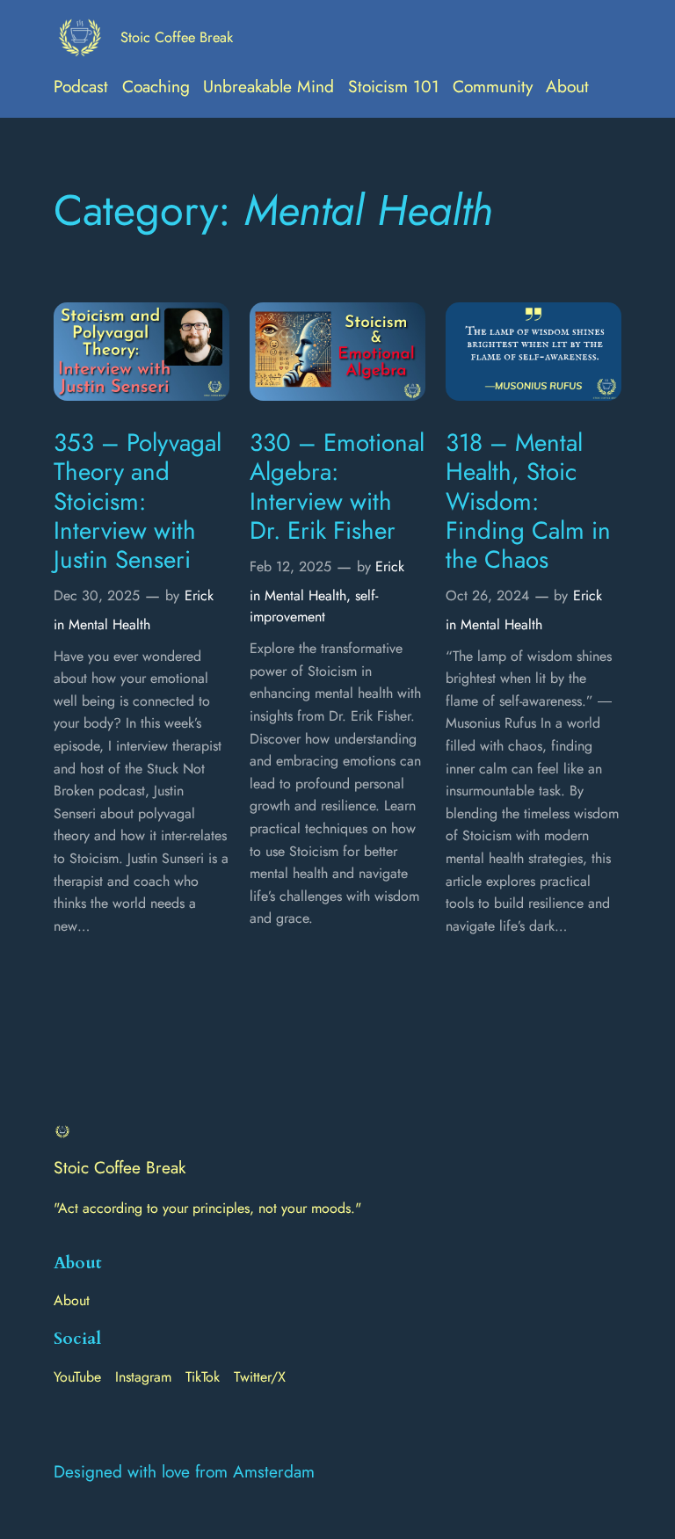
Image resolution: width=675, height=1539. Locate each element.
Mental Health (109, 624)
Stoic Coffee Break (176, 36)
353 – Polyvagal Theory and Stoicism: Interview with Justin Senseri (137, 501)
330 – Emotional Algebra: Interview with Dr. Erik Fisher (337, 486)
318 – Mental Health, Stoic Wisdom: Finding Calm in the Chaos (528, 501)
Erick (199, 595)
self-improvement (314, 606)
